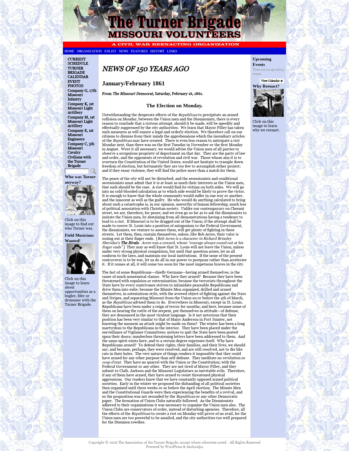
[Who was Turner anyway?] (80, 200)
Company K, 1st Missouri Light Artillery (81, 108)
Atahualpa (195, 446)
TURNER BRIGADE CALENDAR (78, 72)
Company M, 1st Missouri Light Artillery (81, 121)
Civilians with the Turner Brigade (79, 161)
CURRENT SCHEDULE (78, 61)
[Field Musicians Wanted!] (80, 258)
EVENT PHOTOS (75, 83)
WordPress (173, 446)
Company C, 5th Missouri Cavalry (81, 148)
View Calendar (270, 81)
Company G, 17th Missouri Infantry (82, 94)
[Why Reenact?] (268, 103)
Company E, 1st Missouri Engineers (81, 134)
